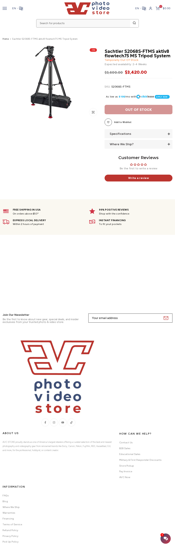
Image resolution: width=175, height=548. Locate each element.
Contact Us (126, 442)
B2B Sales (125, 448)
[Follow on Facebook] (45, 422)
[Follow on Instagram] (54, 422)
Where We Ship (11, 507)
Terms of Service (12, 524)
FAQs (6, 495)
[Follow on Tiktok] (71, 422)
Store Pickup (126, 465)
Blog (5, 501)
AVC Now (124, 477)
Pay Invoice (125, 471)
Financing (8, 518)
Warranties (9, 512)
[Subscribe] (165, 318)
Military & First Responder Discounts (140, 460)
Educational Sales (129, 454)
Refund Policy (10, 530)
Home (6, 39)
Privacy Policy (10, 536)
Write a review (138, 178)
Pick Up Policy (10, 541)
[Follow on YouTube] (63, 422)
